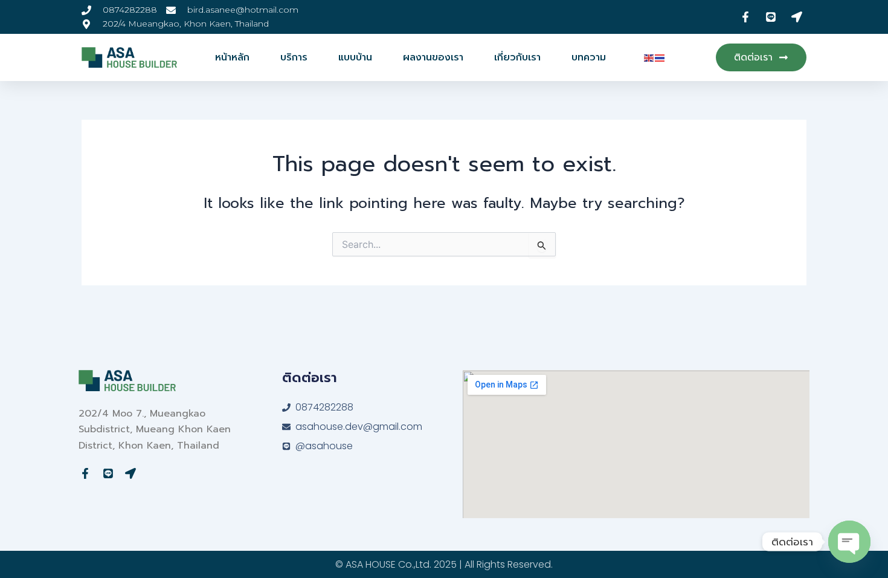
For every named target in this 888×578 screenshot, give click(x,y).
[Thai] (660, 57)
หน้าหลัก (232, 57)
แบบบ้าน (355, 57)
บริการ (293, 57)
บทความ (588, 57)
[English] (649, 57)
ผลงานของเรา (433, 57)
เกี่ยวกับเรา (517, 57)
